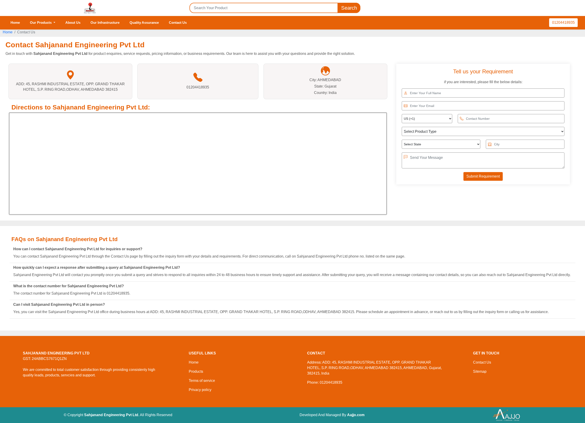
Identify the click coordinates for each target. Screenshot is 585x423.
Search (349, 8)
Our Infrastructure (105, 22)
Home (15, 22)
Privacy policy (200, 390)
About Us (72, 22)
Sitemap (480, 371)
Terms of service (202, 381)
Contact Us (178, 22)
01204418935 (563, 22)
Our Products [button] (41, 22)
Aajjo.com (355, 415)
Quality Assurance (144, 22)
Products (196, 371)
